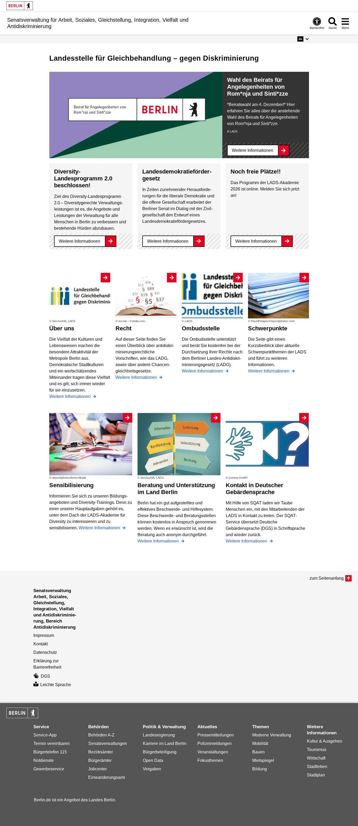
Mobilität (260, 743)
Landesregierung (159, 735)
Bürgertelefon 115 (50, 752)
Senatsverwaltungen (107, 743)
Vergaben (152, 769)
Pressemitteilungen (215, 735)
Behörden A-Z (101, 735)
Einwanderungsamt (106, 777)
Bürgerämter (100, 760)
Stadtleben (317, 766)
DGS (45, 676)
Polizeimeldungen (214, 743)
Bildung (259, 769)
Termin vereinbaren (51, 743)
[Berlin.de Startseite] (19, 5)
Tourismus (316, 749)
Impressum (43, 635)
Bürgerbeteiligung (159, 752)
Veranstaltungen (212, 752)
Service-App (45, 735)
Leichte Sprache (55, 684)
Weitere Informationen (252, 150)
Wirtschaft (316, 758)
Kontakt (40, 644)
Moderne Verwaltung (271, 735)
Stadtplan (316, 775)
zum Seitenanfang (327, 578)
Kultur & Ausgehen (324, 741)
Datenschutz (45, 652)
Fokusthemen (210, 760)
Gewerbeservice (48, 769)
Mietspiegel (263, 760)
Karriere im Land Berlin (164, 743)
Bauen (258, 752)
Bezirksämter (100, 752)
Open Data (153, 760)
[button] (303, 39)
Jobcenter (97, 769)
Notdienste (43, 760)
